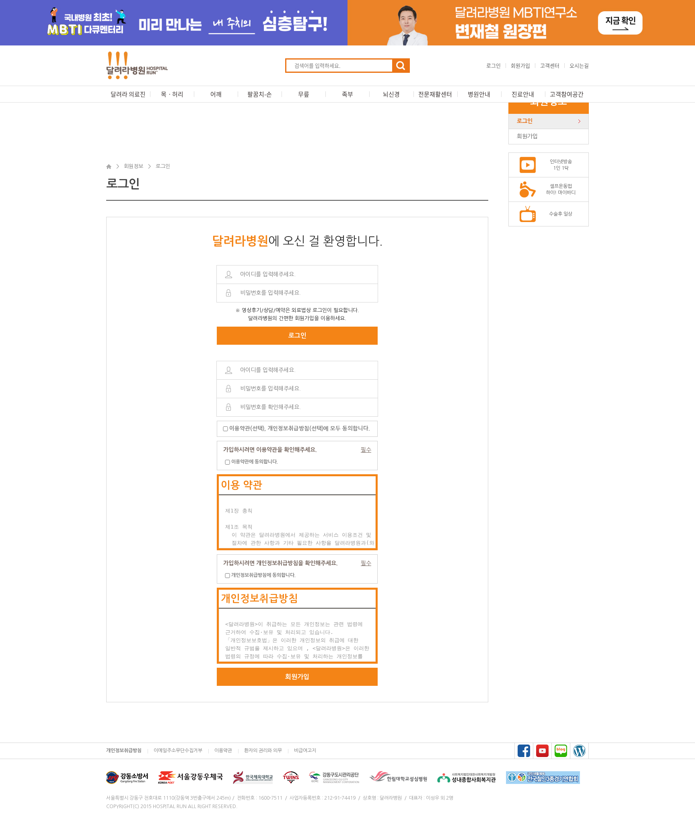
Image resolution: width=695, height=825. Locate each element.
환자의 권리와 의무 (263, 750)
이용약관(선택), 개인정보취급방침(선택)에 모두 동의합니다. (299, 428)
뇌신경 (391, 94)
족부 (347, 94)
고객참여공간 (567, 94)
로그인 (493, 65)
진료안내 (523, 94)
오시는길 (579, 65)
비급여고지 (305, 750)
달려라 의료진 (128, 94)
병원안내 (479, 94)
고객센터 (549, 65)
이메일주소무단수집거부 (178, 750)
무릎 (303, 94)
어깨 (216, 94)
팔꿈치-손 (259, 94)
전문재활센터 (435, 94)
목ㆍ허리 (172, 94)
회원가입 (520, 65)
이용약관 (223, 750)
